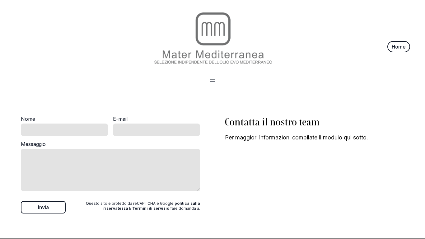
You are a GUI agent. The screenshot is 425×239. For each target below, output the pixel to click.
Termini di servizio (150, 208)
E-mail (120, 119)
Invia (43, 207)
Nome (28, 119)
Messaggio (33, 144)
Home (399, 47)
